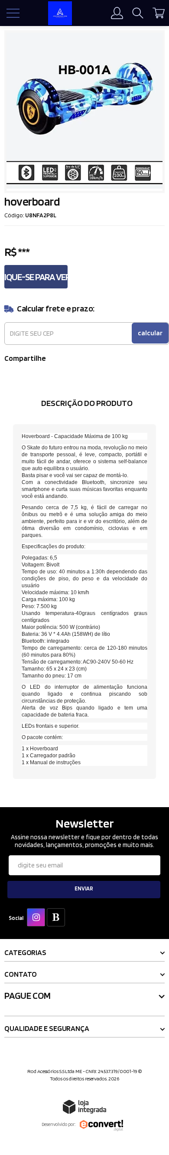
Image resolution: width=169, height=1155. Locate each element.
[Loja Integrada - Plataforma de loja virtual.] (84, 1106)
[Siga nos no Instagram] (38, 918)
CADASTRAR (84, 889)
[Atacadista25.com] (59, 13)
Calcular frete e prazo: (55, 308)
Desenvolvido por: (58, 1124)
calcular (150, 333)
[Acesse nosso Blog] (58, 918)
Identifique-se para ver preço (36, 276)
